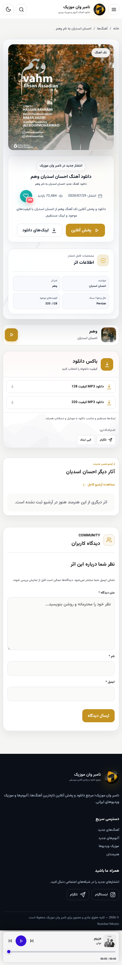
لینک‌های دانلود (35, 230)
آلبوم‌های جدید (108, 838)
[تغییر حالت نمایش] (8, 9)
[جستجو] (21, 9)
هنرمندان (112, 854)
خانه (116, 28)
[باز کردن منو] (113, 9)
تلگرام (103, 440)
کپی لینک (85, 440)
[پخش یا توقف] (21, 940)
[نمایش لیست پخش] (110, 941)
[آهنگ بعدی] (32, 941)
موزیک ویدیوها (109, 846)
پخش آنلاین (81, 230)
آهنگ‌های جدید (108, 830)
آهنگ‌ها (102, 28)
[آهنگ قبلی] (10, 941)
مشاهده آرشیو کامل (101, 484)
